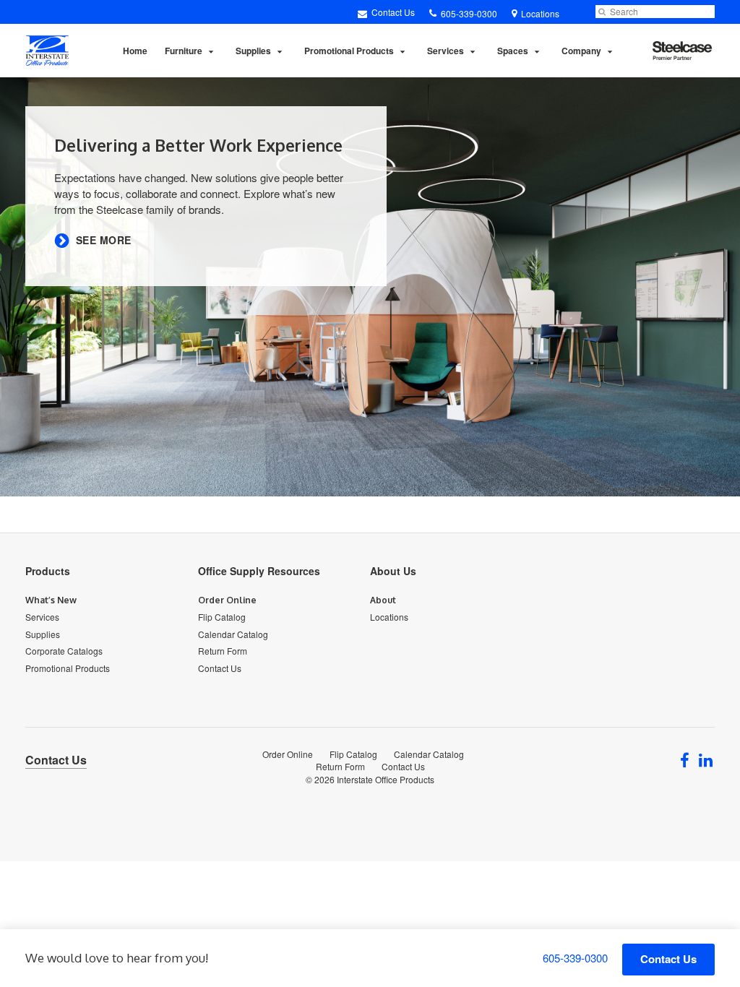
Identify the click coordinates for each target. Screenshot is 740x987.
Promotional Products (349, 50)
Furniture (183, 50)
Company (581, 50)
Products (47, 571)
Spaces (512, 50)
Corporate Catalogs (64, 651)
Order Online (227, 600)
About (383, 600)
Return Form (222, 651)
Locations (389, 617)
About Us (393, 571)
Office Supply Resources (259, 571)
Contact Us (392, 12)
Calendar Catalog (233, 634)
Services (445, 50)
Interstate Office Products (385, 779)
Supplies (253, 50)
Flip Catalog (222, 617)
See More (104, 240)
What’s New (51, 600)
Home (135, 50)
